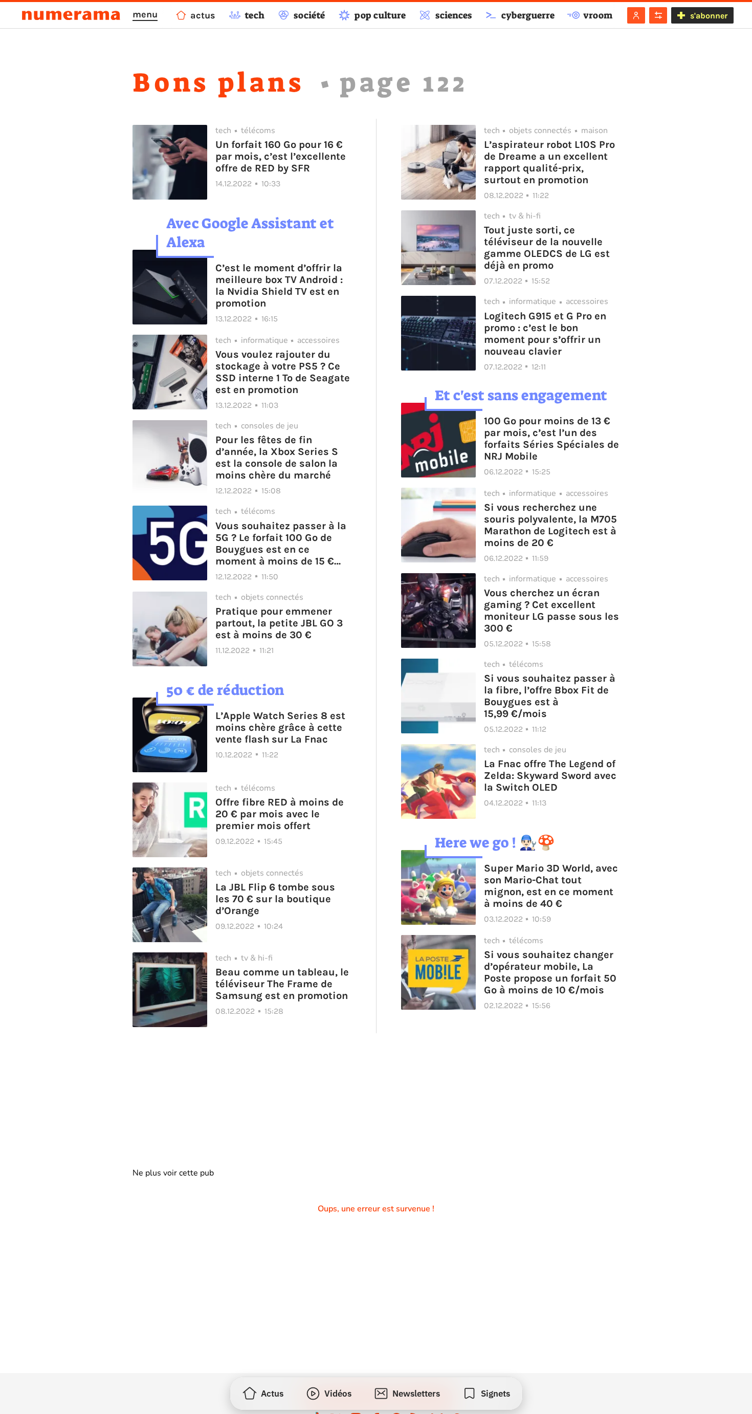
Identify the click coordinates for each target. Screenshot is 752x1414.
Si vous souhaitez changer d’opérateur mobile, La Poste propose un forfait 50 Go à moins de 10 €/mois (550, 972)
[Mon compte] (636, 15)
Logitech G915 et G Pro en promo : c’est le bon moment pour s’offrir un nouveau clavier (545, 333)
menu (145, 14)
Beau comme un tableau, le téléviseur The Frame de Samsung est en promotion (282, 984)
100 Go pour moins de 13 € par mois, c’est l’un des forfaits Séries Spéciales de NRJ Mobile (551, 438)
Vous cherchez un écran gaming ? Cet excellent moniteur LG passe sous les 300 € (551, 610)
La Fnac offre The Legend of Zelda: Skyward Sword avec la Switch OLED (550, 775)
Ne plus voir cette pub (173, 1173)
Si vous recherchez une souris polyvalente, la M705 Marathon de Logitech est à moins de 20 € (550, 525)
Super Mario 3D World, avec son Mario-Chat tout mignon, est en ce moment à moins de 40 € (551, 885)
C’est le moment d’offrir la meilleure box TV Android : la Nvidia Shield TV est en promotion (279, 285)
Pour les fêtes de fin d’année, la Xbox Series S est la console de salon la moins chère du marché (276, 457)
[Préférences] (658, 15)
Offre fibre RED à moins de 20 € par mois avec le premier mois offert (279, 814)
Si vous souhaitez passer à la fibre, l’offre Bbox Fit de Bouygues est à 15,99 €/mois (549, 696)
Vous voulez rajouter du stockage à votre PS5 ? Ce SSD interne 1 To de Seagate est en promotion (282, 372)
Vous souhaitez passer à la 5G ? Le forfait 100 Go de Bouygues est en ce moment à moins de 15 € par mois (280, 543)
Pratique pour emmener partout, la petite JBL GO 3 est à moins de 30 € (279, 623)
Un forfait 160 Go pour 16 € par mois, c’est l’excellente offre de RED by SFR (280, 156)
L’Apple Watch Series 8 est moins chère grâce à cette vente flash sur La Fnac (280, 727)
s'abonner (708, 15)
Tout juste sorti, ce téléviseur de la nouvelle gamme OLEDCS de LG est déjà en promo (547, 247)
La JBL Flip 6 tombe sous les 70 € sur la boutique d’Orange (275, 899)
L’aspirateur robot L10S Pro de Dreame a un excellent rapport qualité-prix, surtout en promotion (549, 162)
